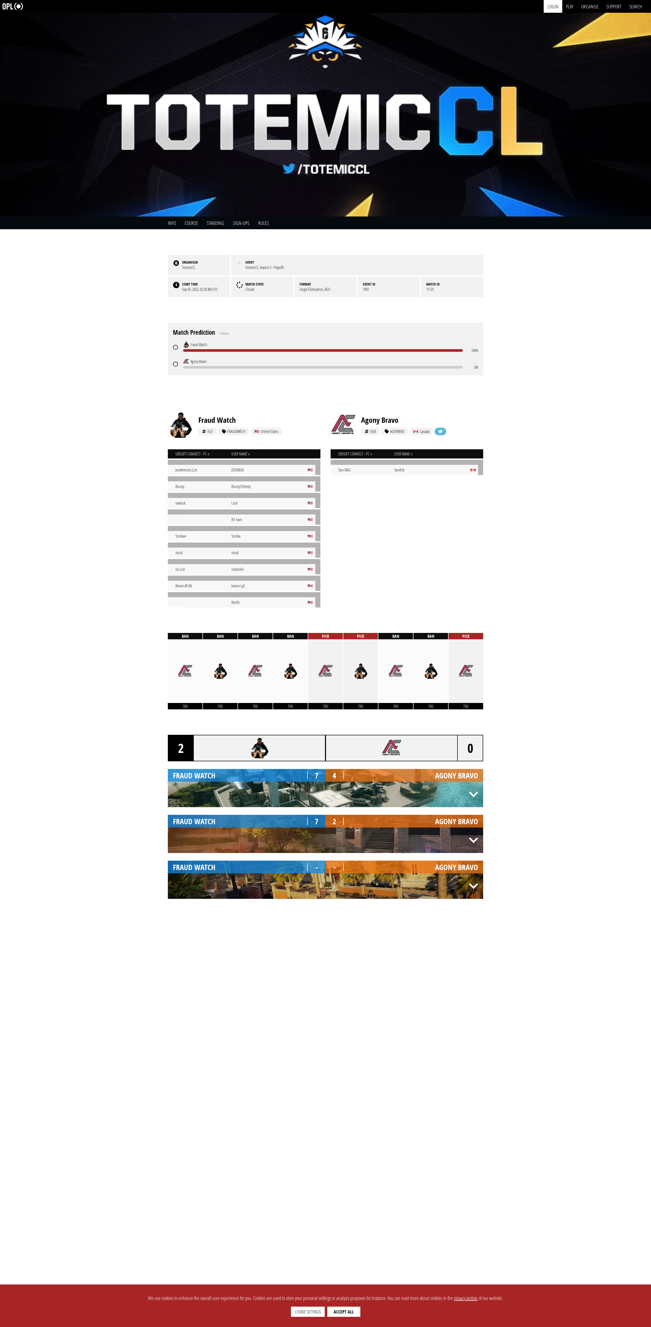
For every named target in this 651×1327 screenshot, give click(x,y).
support (614, 6)
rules (263, 223)
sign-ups (241, 223)
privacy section (466, 1298)
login (553, 6)
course (191, 223)
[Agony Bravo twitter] (440, 431)
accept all (344, 1312)
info (172, 223)
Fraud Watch (217, 420)
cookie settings (308, 1312)
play (569, 6)
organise (590, 6)
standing (215, 223)
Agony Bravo (379, 420)
